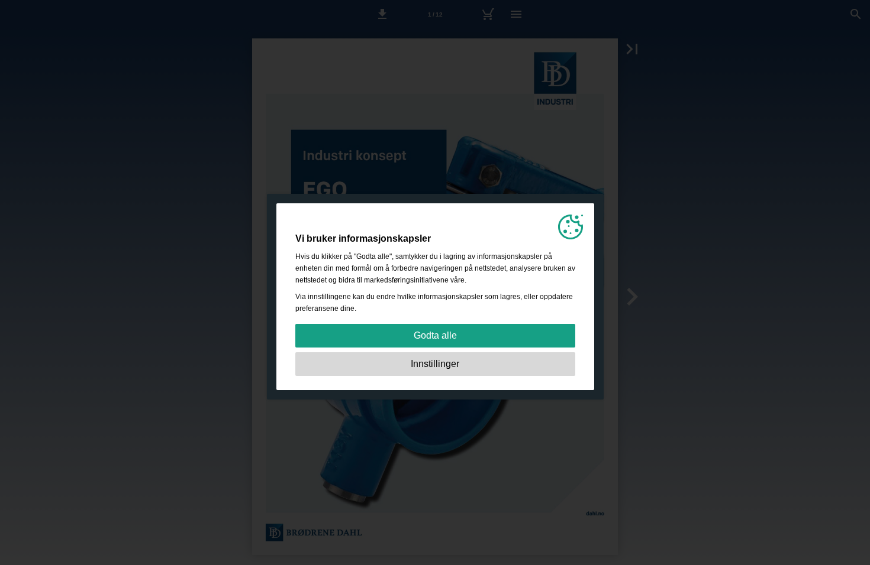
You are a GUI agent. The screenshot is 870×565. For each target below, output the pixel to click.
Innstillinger (435, 364)
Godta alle (435, 335)
